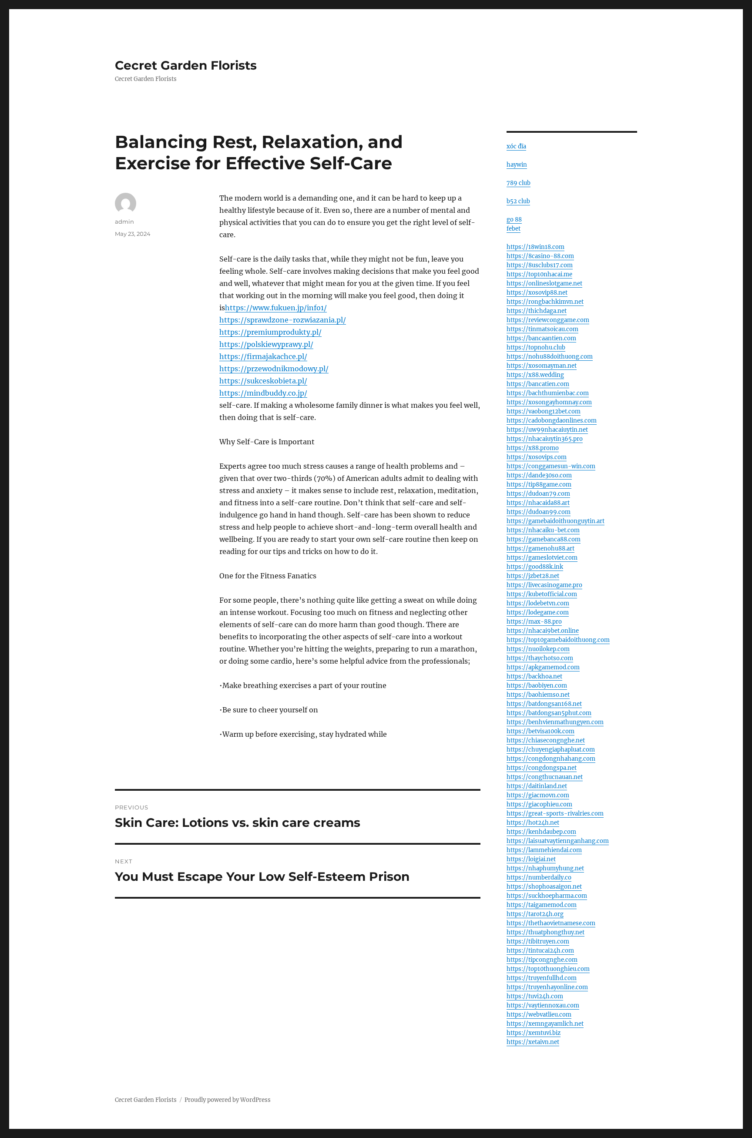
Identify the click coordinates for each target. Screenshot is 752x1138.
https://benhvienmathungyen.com (555, 722)
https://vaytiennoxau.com (543, 1005)
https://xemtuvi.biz (534, 1033)
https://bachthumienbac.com (548, 393)
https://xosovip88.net (537, 292)
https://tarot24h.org (535, 914)
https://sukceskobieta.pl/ (263, 380)
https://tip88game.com (539, 484)
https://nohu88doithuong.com (550, 356)
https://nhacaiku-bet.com (543, 530)
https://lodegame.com (538, 612)
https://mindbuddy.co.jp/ (263, 393)
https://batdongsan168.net (544, 704)
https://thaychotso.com (540, 658)
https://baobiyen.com (537, 685)
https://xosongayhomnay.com (549, 402)
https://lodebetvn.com (538, 603)
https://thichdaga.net (537, 311)
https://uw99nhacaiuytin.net (547, 429)
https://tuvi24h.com (535, 996)
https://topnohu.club (536, 347)
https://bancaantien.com (541, 338)
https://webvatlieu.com (539, 1014)
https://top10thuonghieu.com (548, 969)
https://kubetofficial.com (542, 594)
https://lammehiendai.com (544, 850)
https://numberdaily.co (539, 877)
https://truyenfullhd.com (542, 978)
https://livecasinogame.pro (544, 585)
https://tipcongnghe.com (542, 959)
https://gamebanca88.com (544, 539)
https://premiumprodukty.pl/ (270, 332)
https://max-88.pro (534, 621)
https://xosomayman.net (542, 365)
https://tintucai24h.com (540, 950)
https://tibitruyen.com (538, 941)
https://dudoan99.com (539, 512)
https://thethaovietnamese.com (551, 923)
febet (513, 228)
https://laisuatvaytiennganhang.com (558, 841)
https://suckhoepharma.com (547, 896)
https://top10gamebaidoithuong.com (558, 640)
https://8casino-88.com (540, 256)
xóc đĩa (516, 146)
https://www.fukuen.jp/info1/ (276, 307)
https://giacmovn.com (538, 795)
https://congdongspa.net (542, 768)
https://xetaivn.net (533, 1042)
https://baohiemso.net (538, 694)
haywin (517, 164)
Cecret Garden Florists (186, 65)
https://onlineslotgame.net (544, 283)
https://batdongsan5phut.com (549, 713)
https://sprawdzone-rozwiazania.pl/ (282, 320)
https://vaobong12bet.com (544, 411)
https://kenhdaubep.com (541, 832)
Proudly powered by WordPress (228, 1100)
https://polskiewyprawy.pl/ (266, 344)
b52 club (518, 201)
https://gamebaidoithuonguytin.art (555, 521)
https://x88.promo (533, 448)
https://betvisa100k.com (540, 731)
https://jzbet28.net (533, 576)
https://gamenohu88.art (540, 548)
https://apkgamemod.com (543, 667)
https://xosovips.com (537, 457)
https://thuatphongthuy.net (545, 932)
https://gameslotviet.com (542, 557)
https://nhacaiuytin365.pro (545, 439)
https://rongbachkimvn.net (545, 301)
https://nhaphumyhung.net (545, 868)
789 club (518, 183)
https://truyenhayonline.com (547, 987)
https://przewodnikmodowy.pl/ (274, 368)
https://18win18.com (535, 247)
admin (124, 221)
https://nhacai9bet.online (543, 630)
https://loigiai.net (531, 859)
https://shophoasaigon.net (544, 886)
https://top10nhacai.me (539, 274)
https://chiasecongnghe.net (546, 740)
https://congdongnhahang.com (551, 758)
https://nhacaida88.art (538, 503)
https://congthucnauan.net (545, 777)
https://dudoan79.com (538, 493)
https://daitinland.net (537, 786)
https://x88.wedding (535, 375)
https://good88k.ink (535, 567)
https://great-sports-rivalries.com (555, 813)
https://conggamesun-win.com (551, 466)
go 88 (514, 219)
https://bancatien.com (538, 384)
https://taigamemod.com (542, 905)
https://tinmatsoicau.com (542, 329)
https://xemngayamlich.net (545, 1023)
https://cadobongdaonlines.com (552, 420)
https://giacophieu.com (539, 804)
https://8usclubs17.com (540, 265)
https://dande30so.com (539, 475)
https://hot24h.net (533, 822)
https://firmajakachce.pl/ (263, 356)
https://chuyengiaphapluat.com (551, 749)
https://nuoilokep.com (538, 649)
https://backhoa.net (534, 676)
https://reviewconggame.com (548, 320)
